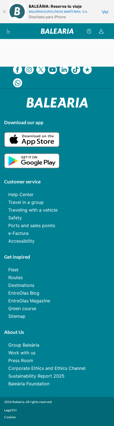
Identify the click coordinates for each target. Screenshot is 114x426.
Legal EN (10, 410)
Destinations (21, 285)
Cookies (10, 417)
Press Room (20, 360)
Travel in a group (26, 202)
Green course (22, 308)
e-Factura (18, 233)
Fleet (13, 269)
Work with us (21, 352)
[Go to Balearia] (57, 31)
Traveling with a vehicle (33, 210)
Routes (15, 277)
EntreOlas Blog (23, 293)
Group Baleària (23, 345)
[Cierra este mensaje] (4, 11)
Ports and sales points (31, 225)
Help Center (20, 194)
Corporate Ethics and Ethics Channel (47, 368)
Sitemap (16, 316)
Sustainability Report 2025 (36, 376)
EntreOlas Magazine (29, 300)
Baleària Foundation (29, 383)
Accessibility (21, 241)
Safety (15, 217)
